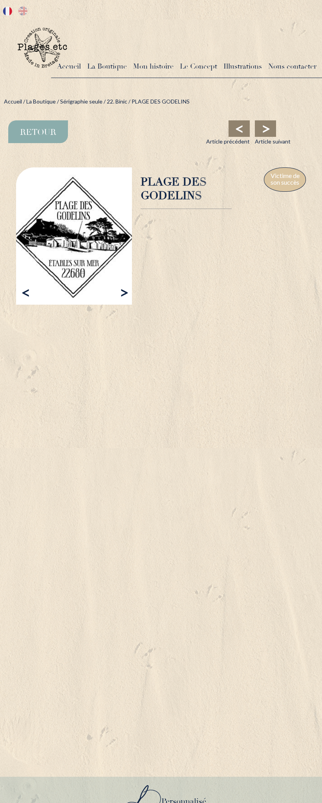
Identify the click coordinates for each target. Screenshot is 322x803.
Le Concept (198, 66)
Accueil (69, 66)
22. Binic (117, 101)
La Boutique (107, 66)
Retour (38, 132)
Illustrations (242, 66)
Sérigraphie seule (81, 101)
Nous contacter (292, 66)
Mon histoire (153, 66)
